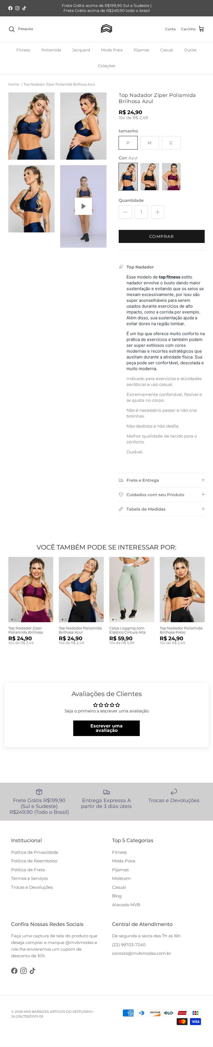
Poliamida (51, 49)
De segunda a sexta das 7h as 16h (146, 935)
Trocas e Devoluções (32, 887)
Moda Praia (112, 49)
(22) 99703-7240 (129, 944)
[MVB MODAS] (106, 29)
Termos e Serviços (29, 878)
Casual (166, 49)
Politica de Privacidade (34, 852)
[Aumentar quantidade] (157, 212)
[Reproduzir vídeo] (83, 206)
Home (13, 84)
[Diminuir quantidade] (125, 212)
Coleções (106, 65)
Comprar (161, 236)
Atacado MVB (126, 904)
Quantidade (131, 200)
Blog (116, 895)
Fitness (23, 49)
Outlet (190, 49)
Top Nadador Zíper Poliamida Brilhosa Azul (59, 84)
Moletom (121, 878)
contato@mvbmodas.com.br (141, 953)
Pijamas (141, 49)
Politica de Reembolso (34, 860)
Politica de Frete (28, 869)
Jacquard (81, 49)
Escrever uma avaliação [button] (106, 728)
